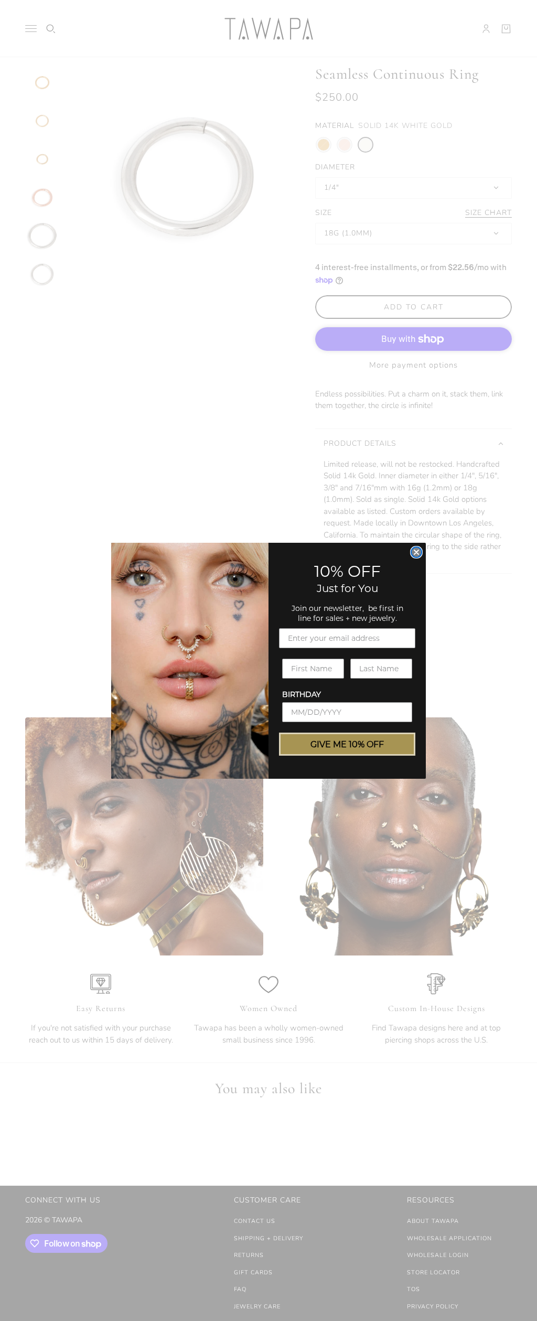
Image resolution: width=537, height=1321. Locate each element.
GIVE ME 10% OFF (347, 743)
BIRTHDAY (301, 694)
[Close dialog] (416, 552)
